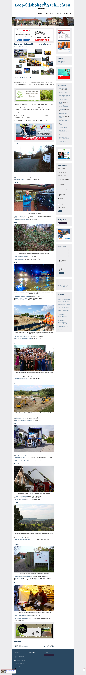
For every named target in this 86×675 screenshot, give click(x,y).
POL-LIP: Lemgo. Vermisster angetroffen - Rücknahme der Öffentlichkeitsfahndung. (64, 126)
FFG (61, 304)
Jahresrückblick (17, 641)
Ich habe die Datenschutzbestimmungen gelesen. (63, 269)
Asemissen (60, 297)
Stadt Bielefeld (58, 13)
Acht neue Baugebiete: (20, 537)
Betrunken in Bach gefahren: (21, 340)
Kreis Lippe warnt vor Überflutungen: (23, 615)
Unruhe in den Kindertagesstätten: (22, 576)
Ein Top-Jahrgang (19, 376)
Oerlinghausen (63, 322)
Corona (61, 301)
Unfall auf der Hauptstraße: (21, 497)
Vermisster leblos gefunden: (21, 256)
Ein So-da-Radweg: (19, 541)
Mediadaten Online (48, 663)
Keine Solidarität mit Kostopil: (21, 460)
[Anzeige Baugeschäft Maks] (64, 40)
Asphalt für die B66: (19, 417)
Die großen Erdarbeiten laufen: (21, 299)
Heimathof (63, 308)
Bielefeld (63, 299)
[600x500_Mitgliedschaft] (64, 239)
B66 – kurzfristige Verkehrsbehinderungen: (24, 420)
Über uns (46, 661)
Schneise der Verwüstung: (20, 217)
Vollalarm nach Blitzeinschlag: (21, 496)
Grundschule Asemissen (61, 307)
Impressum (17, 659)
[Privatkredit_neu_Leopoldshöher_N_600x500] (64, 78)
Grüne (60, 308)
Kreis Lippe (66, 13)
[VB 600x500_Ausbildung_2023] (64, 51)
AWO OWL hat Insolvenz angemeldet (22, 539)
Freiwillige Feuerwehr (66, 304)
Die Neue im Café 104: (19, 579)
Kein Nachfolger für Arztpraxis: (21, 298)
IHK (60, 311)
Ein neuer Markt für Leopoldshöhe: (22, 176)
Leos (68, 316)
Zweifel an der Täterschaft (20, 258)
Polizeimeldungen (62, 85)
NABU (66, 320)
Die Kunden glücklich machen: (21, 216)
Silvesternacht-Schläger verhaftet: (22, 219)
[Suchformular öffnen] (70, 13)
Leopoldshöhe (40, 13)
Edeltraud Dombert (25, 46)
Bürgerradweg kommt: (20, 418)
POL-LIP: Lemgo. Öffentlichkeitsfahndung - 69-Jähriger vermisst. (64, 131)
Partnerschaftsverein (60, 323)
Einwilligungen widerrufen (20, 666)
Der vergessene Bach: (19, 259)
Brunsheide (68, 299)
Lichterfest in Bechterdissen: (21, 616)
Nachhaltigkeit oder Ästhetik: (21, 618)
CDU (58, 301)
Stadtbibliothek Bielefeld (65, 325)
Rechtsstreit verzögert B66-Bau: (22, 336)
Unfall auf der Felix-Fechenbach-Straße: (23, 338)
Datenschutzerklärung (19, 657)
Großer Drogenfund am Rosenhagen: (23, 455)
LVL (64, 320)
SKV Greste (64, 323)
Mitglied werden (48, 13)
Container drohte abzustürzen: (21, 177)
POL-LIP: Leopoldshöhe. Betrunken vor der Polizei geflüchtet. (63, 101)
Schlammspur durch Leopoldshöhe (22, 296)
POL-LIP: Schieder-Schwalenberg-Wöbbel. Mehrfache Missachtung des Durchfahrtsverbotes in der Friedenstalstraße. (63, 106)
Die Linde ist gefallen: (20, 179)
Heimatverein (60, 310)
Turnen (60, 326)
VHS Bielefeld (64, 328)
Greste (68, 305)
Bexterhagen (59, 299)
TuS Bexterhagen (63, 326)
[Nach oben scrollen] (84, 673)
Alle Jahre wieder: (19, 578)
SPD (66, 323)
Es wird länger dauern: (20, 499)
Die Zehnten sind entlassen (21, 378)
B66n (53, 13)
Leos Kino (59, 318)
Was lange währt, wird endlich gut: (22, 457)
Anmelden (32, 654)
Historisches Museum (66, 310)
